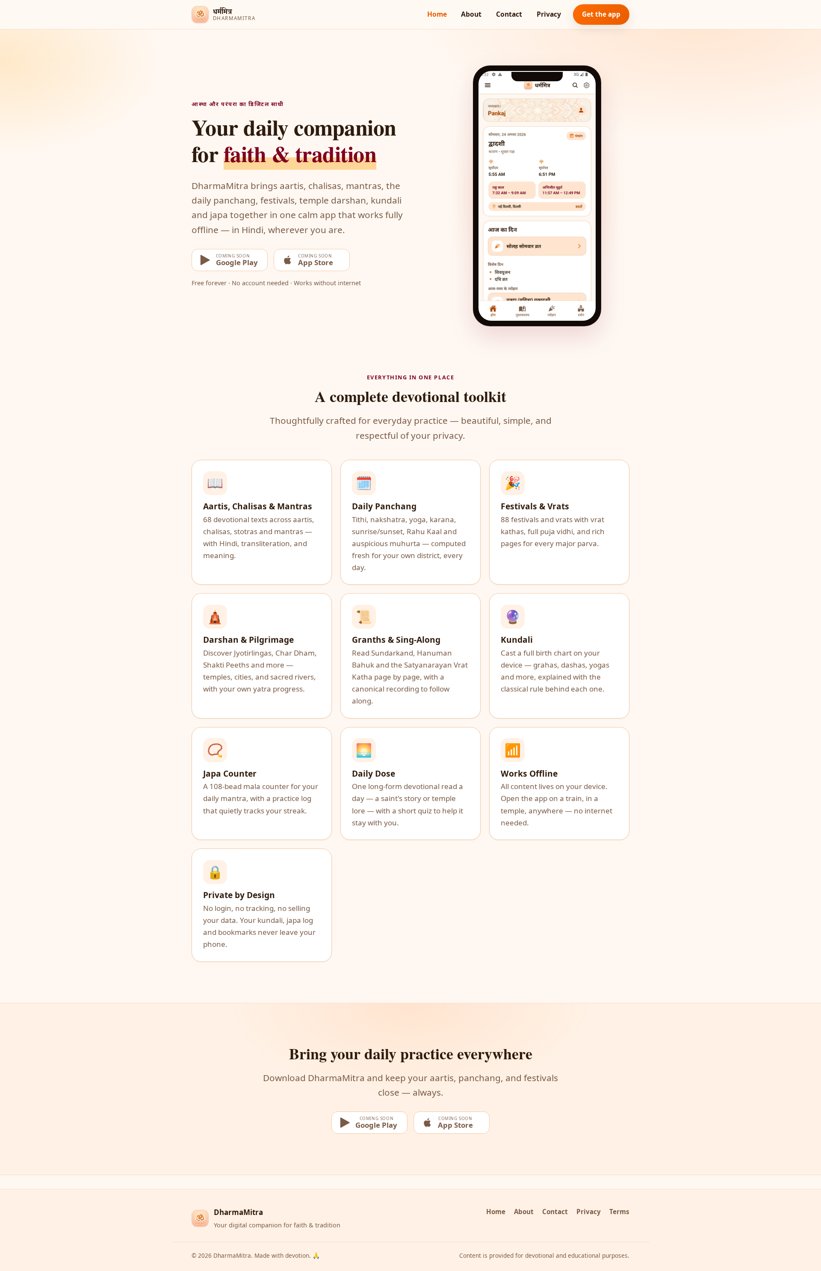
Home (437, 14)
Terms (619, 1211)
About (471, 14)
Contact (509, 14)
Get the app (601, 14)
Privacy (549, 14)
